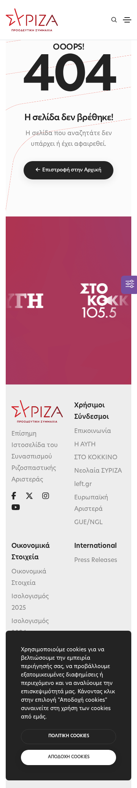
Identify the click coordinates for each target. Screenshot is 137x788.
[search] (114, 19)
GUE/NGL (88, 523)
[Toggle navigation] (127, 20)
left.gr (83, 484)
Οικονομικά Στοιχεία (28, 577)
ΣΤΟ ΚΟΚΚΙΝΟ (96, 458)
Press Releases (95, 560)
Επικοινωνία (92, 431)
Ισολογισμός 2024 (30, 627)
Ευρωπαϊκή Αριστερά (91, 503)
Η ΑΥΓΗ (85, 445)
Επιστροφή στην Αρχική (71, 170)
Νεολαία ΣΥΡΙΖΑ (98, 471)
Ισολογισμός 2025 (30, 602)
